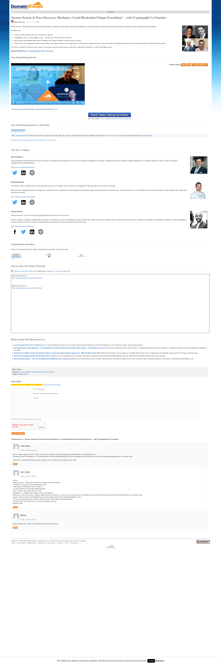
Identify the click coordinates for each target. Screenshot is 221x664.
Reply (15, 464)
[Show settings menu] (199, 171)
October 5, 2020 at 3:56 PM (28, 519)
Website (36, 398)
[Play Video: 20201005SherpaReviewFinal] (109, 116)
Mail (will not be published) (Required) (45, 393)
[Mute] (193, 171)
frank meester (25, 446)
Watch (24, 51)
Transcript (49, 51)
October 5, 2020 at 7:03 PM (28, 476)
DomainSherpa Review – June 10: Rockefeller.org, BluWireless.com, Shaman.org (43, 359)
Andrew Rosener (23, 374)
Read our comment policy (52, 385)
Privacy (59, 543)
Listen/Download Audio (36, 51)
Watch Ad (13, 258)
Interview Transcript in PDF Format (25, 271)
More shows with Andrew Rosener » (23, 226)
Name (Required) (39, 389)
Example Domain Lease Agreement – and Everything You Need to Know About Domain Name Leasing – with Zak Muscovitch (58, 348)
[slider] (108, 171)
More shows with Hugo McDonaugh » (23, 197)
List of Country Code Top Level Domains (28, 345)
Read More (159, 661)
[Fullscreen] (205, 171)
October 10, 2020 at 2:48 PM (28, 450)
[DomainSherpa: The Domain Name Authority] (27, 9)
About (13, 543)
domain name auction (40, 372)
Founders (52, 372)
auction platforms (25, 372)
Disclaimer (41, 543)
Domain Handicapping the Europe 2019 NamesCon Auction (35, 356)
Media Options (64, 215)
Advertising (21, 543)
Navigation (110, 12)
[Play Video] (14, 171)
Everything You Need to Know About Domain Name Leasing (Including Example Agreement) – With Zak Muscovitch (55, 353)
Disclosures (51, 543)
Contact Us (74, 543)
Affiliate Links (31, 543)
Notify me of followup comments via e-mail (27, 419)
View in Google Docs (63, 271)
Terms (67, 543)
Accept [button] (151, 661)
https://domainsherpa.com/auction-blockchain (27, 278)
